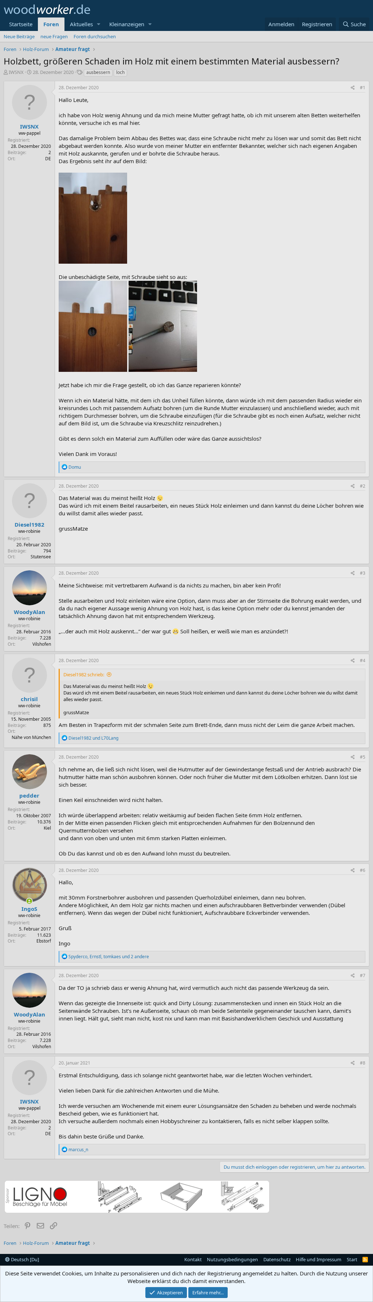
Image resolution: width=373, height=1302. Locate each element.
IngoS (29, 908)
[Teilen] (352, 88)
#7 (362, 975)
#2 (362, 486)
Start (352, 1259)
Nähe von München (31, 737)
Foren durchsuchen (95, 36)
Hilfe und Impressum (318, 1259)
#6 (362, 870)
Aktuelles (81, 24)
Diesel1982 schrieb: (83, 674)
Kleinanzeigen (126, 24)
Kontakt (193, 1259)
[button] (99, 24)
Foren (51, 24)
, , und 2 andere (108, 956)
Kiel (47, 828)
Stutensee (41, 557)
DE (48, 159)
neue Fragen (54, 36)
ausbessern (98, 72)
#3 (362, 573)
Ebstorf (43, 941)
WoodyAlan (29, 611)
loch (120, 72)
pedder (29, 795)
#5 (362, 757)
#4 (362, 660)
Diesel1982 (29, 524)
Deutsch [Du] (24, 1259)
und (93, 738)
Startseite (20, 24)
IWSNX (16, 72)
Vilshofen (41, 644)
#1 (362, 87)
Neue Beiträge (19, 36)
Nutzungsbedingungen (232, 1259)
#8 (362, 1063)
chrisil (29, 699)
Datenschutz (277, 1259)
